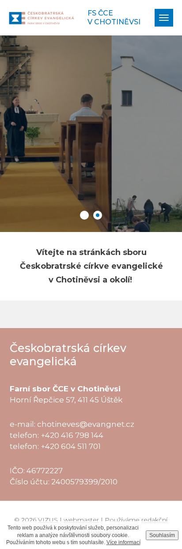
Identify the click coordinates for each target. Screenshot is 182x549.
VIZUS (48, 520)
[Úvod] (41, 18)
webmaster (81, 520)
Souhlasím (162, 535)
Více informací (123, 542)
